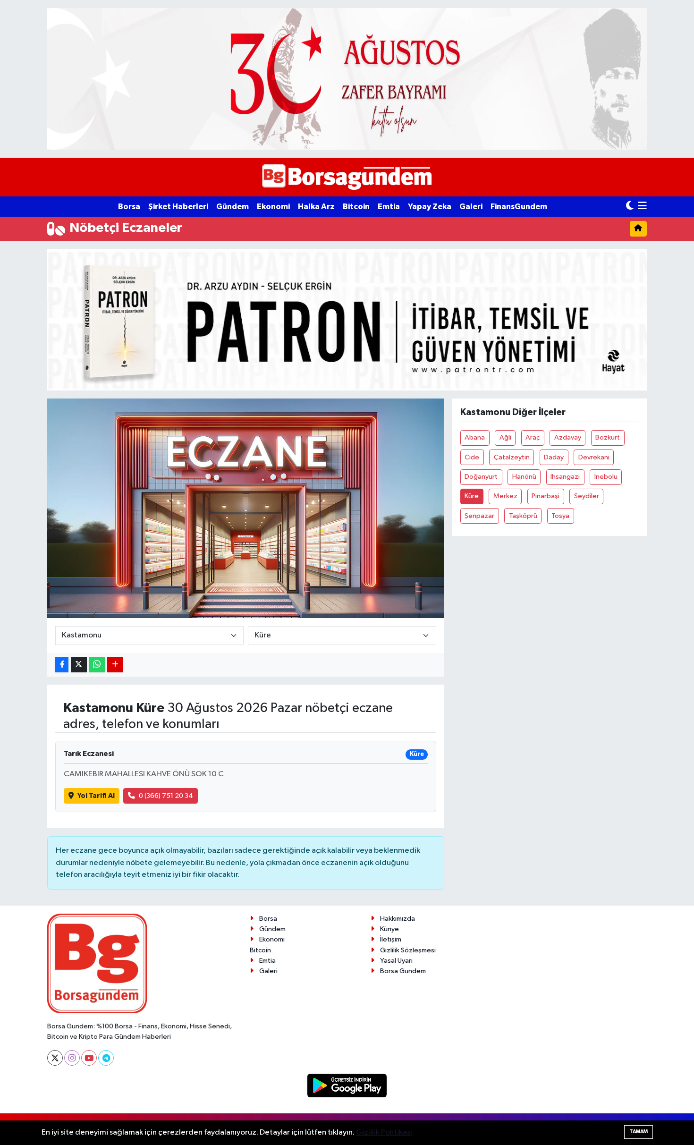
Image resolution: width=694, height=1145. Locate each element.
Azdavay (567, 437)
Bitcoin (356, 207)
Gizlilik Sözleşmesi (408, 950)
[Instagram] (72, 1058)
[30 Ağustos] (347, 79)
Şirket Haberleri (178, 207)
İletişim (390, 939)
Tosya (560, 515)
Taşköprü (523, 515)
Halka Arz (316, 207)
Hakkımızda (397, 918)
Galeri (470, 207)
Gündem (232, 207)
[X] (55, 1058)
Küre (472, 496)
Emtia (389, 207)
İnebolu (606, 476)
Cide (472, 457)
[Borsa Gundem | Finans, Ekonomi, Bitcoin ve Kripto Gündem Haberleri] (347, 177)
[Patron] (347, 319)
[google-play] (347, 1085)
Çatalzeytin (512, 457)
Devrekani (593, 457)
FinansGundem (519, 207)
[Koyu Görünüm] (630, 207)
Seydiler (586, 496)
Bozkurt (607, 437)
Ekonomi (273, 207)
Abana (475, 437)
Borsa (129, 207)
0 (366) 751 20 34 (166, 795)
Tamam (638, 1131)
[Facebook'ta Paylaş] (61, 665)
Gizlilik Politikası (384, 1132)
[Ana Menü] (642, 206)
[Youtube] (89, 1058)
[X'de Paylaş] (79, 665)
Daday (554, 457)
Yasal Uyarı (396, 960)
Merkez (505, 496)
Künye (389, 929)
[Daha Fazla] (115, 665)
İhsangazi (565, 476)
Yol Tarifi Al (96, 795)
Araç (532, 437)
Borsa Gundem (403, 971)
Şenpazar (479, 515)
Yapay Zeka (429, 207)
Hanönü (524, 476)
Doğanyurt (481, 476)
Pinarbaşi (545, 496)
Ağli (505, 437)
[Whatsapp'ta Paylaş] (97, 665)
